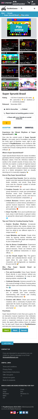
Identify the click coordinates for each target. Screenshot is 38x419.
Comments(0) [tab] (29, 128)
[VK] (26, 412)
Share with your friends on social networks (19, 118)
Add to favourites (11, 109)
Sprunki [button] (24, 330)
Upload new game (9, 377)
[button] (21, 8)
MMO (4, 395)
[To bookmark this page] (29, 2)
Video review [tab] (18, 128)
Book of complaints (9, 380)
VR (4, 398)
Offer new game (8, 375)
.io (21, 395)
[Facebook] (23, 412)
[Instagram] (14, 412)
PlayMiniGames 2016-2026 (12, 407)
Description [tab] (6, 128)
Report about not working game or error (19, 113)
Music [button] (15, 330)
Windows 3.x (24, 393)
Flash (22, 389)
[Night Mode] (6, 123)
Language (8, 3)
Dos (21, 391)
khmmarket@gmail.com (10, 357)
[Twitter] (20, 412)
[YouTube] (11, 412)
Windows (6, 393)
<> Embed (23, 109)
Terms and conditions (10, 366)
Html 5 (6, 330)
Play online (19, 28)
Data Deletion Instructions (11, 372)
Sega (4, 391)
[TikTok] (17, 412)
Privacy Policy (7, 369)
